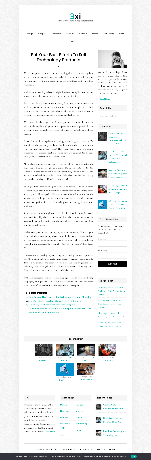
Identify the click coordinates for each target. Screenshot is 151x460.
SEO (62, 436)
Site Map (111, 449)
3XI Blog (75, 17)
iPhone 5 (64, 417)
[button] (80, 39)
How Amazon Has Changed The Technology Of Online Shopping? (60, 297)
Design (63, 404)
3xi (56, 449)
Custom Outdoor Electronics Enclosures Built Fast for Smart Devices (111, 291)
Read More (105, 99)
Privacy (98, 449)
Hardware (65, 411)
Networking (81, 423)
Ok (134, 456)
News (78, 430)
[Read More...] (45, 361)
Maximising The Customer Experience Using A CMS (53, 304)
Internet (80, 411)
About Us (67, 449)
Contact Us (83, 449)
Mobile (79, 417)
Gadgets (80, 404)
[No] (148, 456)
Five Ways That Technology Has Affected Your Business (54, 300)
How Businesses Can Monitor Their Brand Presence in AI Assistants (110, 304)
